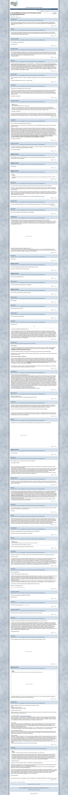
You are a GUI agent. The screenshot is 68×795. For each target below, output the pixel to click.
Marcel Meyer (13, 551)
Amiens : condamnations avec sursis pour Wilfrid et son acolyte (23, 387)
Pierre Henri (13, 401)
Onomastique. (13, 166)
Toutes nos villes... (41, 196)
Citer (55, 25)
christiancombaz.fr (14, 55)
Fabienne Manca (14, 477)
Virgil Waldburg (14, 216)
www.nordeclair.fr (14, 775)
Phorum (37, 793)
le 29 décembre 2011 (19, 585)
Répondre (52, 25)
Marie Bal (12, 419)
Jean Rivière (13, 119)
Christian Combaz (14, 48)
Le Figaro (13, 510)
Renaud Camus (16, 15)
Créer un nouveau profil (54, 11)
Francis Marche (14, 342)
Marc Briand (13, 182)
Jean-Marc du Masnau (15, 591)
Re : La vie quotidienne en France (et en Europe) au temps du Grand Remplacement (31, 30)
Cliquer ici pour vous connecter (34, 789)
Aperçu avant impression (32, 784)
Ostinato (12, 28)
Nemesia (12, 515)
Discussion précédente (21, 782)
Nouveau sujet (18, 17)
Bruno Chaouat (14, 74)
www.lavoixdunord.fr (15, 631)
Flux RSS (38, 784)
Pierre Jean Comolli (14, 38)
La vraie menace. (14, 452)
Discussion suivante (13, 782)
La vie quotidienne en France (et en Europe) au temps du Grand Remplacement (30, 20)
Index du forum (12, 17)
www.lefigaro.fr (14, 44)
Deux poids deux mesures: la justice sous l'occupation (26, 343)
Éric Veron (13, 60)
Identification (47, 11)
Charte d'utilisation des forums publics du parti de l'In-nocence (47, 10)
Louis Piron (13, 320)
